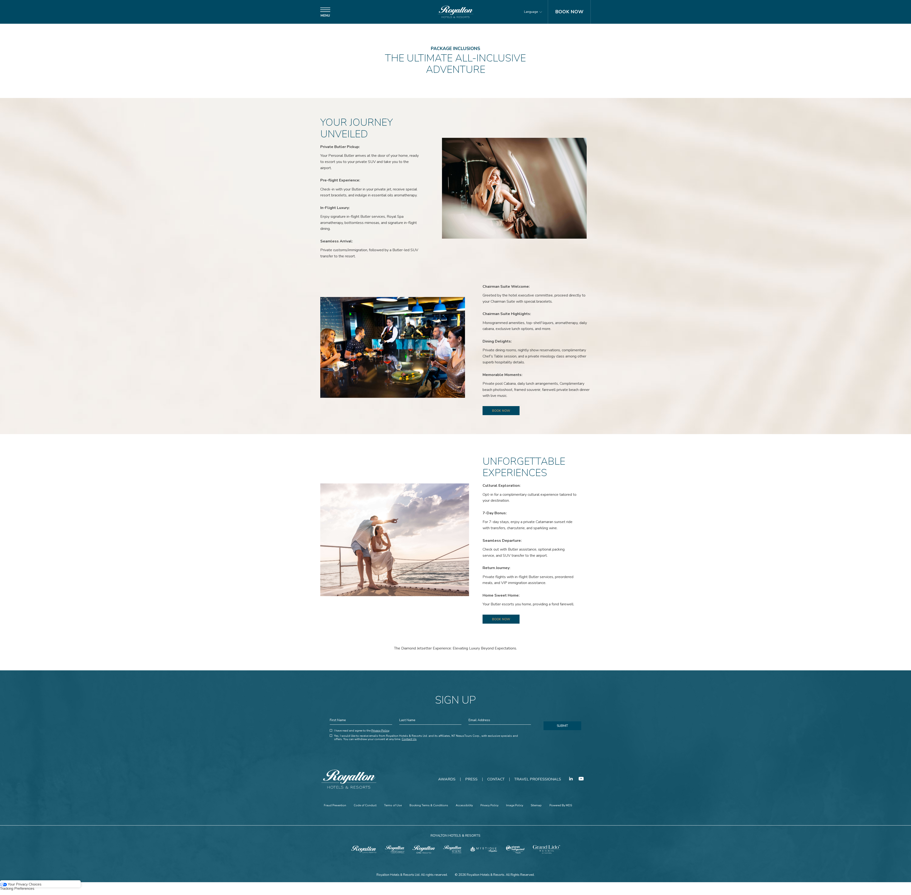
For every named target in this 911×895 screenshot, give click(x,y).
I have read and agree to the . (362, 731)
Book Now (569, 12)
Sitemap (536, 805)
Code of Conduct (365, 805)
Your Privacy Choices (24, 884)
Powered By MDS (560, 805)
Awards (447, 779)
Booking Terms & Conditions (428, 805)
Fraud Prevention (335, 805)
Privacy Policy (380, 731)
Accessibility (464, 805)
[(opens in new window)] (363, 849)
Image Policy (514, 805)
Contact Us (409, 739)
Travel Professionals (537, 779)
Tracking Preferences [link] (17, 888)
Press (471, 779)
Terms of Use (393, 805)
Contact (496, 779)
